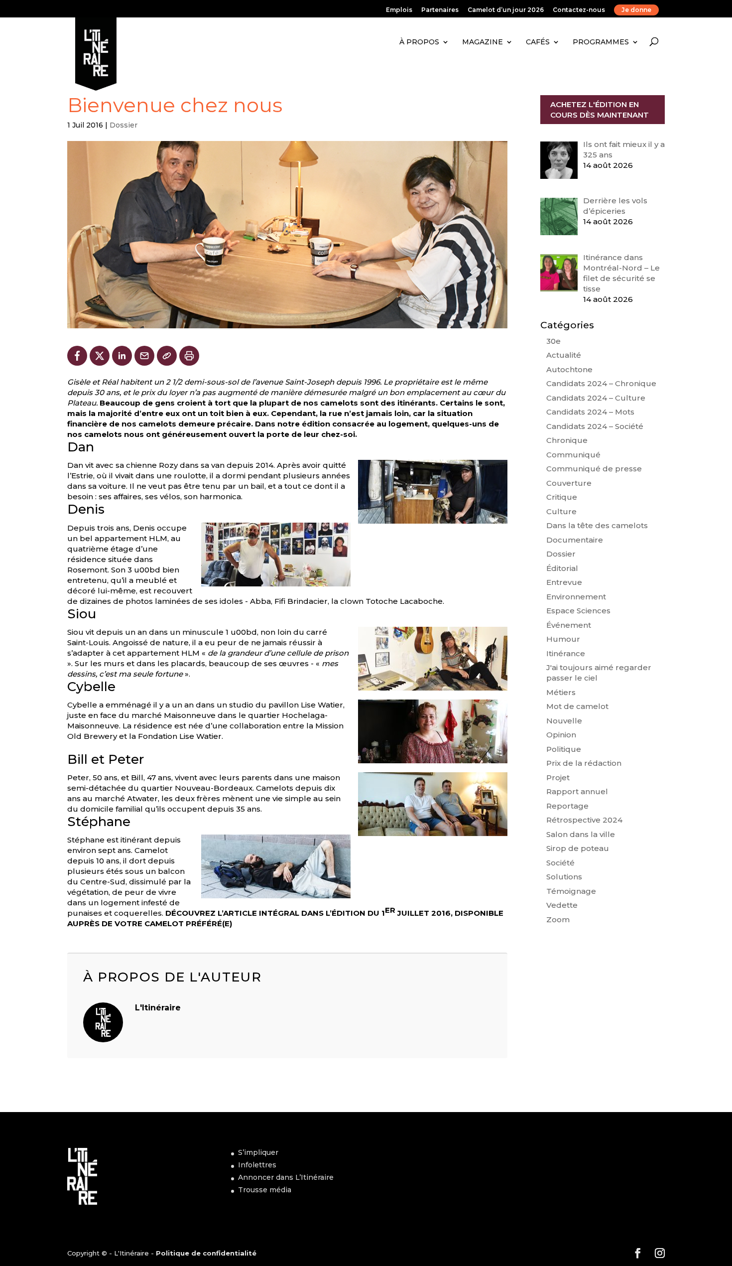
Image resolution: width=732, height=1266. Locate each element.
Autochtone (569, 369)
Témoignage (571, 891)
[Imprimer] (189, 356)
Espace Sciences (578, 610)
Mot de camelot (577, 706)
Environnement (576, 596)
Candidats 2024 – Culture (595, 398)
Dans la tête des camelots (597, 525)
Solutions (564, 876)
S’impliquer (258, 1152)
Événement (568, 625)
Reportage (567, 806)
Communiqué (573, 454)
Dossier (123, 125)
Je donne (636, 9)
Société (560, 862)
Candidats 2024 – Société (594, 426)
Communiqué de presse (594, 468)
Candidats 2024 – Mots (590, 412)
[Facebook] (77, 356)
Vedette (562, 905)
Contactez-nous (579, 10)
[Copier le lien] (167, 356)
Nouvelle (564, 720)
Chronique (567, 440)
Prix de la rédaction (583, 763)
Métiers (561, 692)
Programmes (601, 41)
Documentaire (574, 540)
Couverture (569, 483)
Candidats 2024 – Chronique (601, 383)
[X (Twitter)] (100, 356)
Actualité (563, 355)
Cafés (538, 41)
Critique (561, 497)
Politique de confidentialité (206, 1253)
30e (553, 341)
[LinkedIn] (122, 356)
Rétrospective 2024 (584, 820)
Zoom (558, 919)
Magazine (482, 41)
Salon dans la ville (580, 834)
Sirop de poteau (577, 848)
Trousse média (264, 1189)
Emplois (399, 10)
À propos (419, 41)
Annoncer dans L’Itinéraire (286, 1177)
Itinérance (565, 653)
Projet (558, 777)
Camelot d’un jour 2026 (506, 10)
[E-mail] (144, 356)
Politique (563, 749)
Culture (561, 511)
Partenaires (440, 10)
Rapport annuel (577, 791)
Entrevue (564, 582)
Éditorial (562, 568)
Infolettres (257, 1164)
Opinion (561, 734)
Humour (563, 639)
